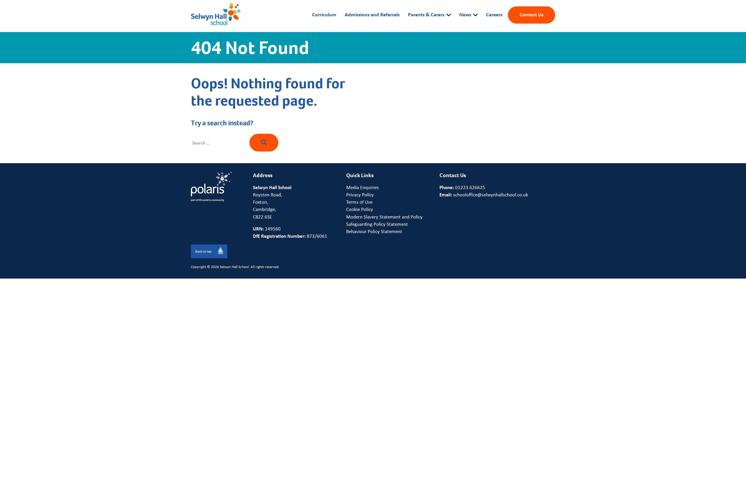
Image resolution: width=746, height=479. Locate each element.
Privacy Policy (360, 194)
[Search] (263, 142)
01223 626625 (470, 187)
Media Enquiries (362, 187)
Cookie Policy (359, 209)
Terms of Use (359, 202)
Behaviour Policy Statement (374, 231)
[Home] (215, 14)
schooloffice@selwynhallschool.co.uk (490, 194)
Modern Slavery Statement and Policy (384, 217)
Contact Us (531, 14)
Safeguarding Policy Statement (377, 224)
